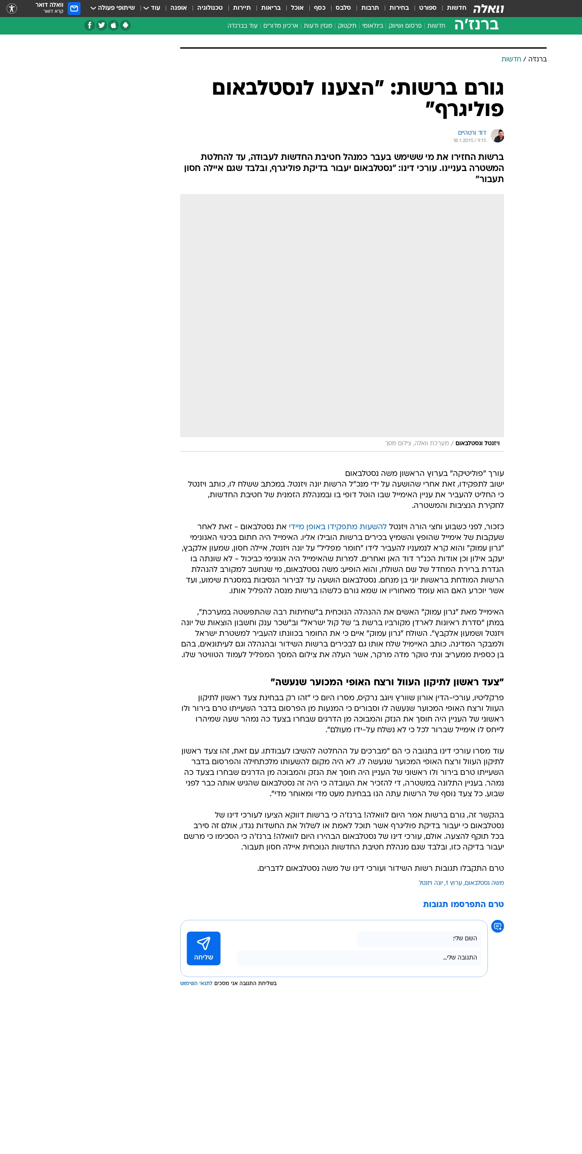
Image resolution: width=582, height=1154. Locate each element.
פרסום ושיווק (405, 26)
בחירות (399, 8)
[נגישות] (11, 8)
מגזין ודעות (318, 26)
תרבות (370, 8)
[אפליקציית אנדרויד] (125, 25)
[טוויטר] (101, 25)
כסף (320, 8)
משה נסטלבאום (484, 883)
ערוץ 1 (454, 883)
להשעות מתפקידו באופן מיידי (338, 527)
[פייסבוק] (89, 25)
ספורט (428, 8)
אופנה (178, 8)
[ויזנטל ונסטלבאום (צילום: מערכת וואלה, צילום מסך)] (342, 323)
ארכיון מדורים (280, 26)
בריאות (271, 8)
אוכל (297, 8)
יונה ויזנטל (431, 883)
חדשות (457, 8)
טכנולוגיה (210, 8)
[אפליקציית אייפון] (113, 25)
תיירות (242, 8)
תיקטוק (347, 26)
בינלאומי (372, 26)
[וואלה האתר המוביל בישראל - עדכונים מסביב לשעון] (488, 8)
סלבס (343, 8)
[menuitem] (452, 8)
